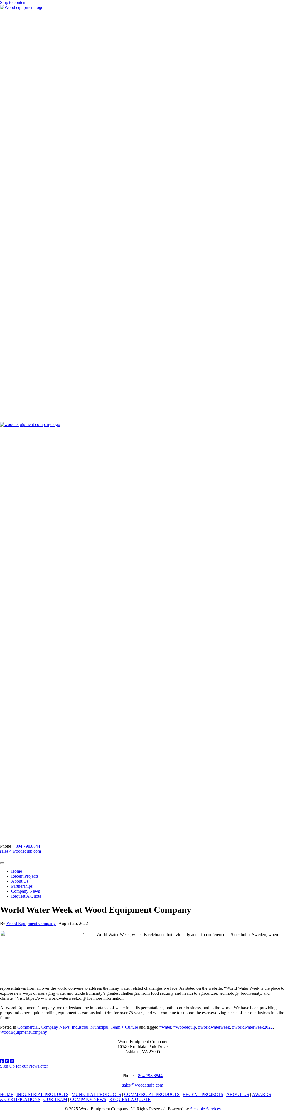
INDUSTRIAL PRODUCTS (42, 1094)
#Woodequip (184, 1027)
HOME (6, 1094)
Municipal (99, 1027)
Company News (25, 891)
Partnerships (22, 886)
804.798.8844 (28, 846)
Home (16, 871)
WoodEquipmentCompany (23, 1032)
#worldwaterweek (214, 1027)
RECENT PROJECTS (203, 1094)
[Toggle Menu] (2, 863)
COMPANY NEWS (88, 1099)
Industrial (80, 1027)
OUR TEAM (55, 1099)
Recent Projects (24, 876)
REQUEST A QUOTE (130, 1099)
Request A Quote (26, 896)
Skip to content (13, 2)
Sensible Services (205, 1109)
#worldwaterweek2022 (252, 1027)
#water (165, 1027)
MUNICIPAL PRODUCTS (96, 1094)
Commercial (28, 1027)
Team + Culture (124, 1027)
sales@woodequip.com (20, 851)
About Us (19, 881)
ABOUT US (237, 1094)
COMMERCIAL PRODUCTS (152, 1094)
